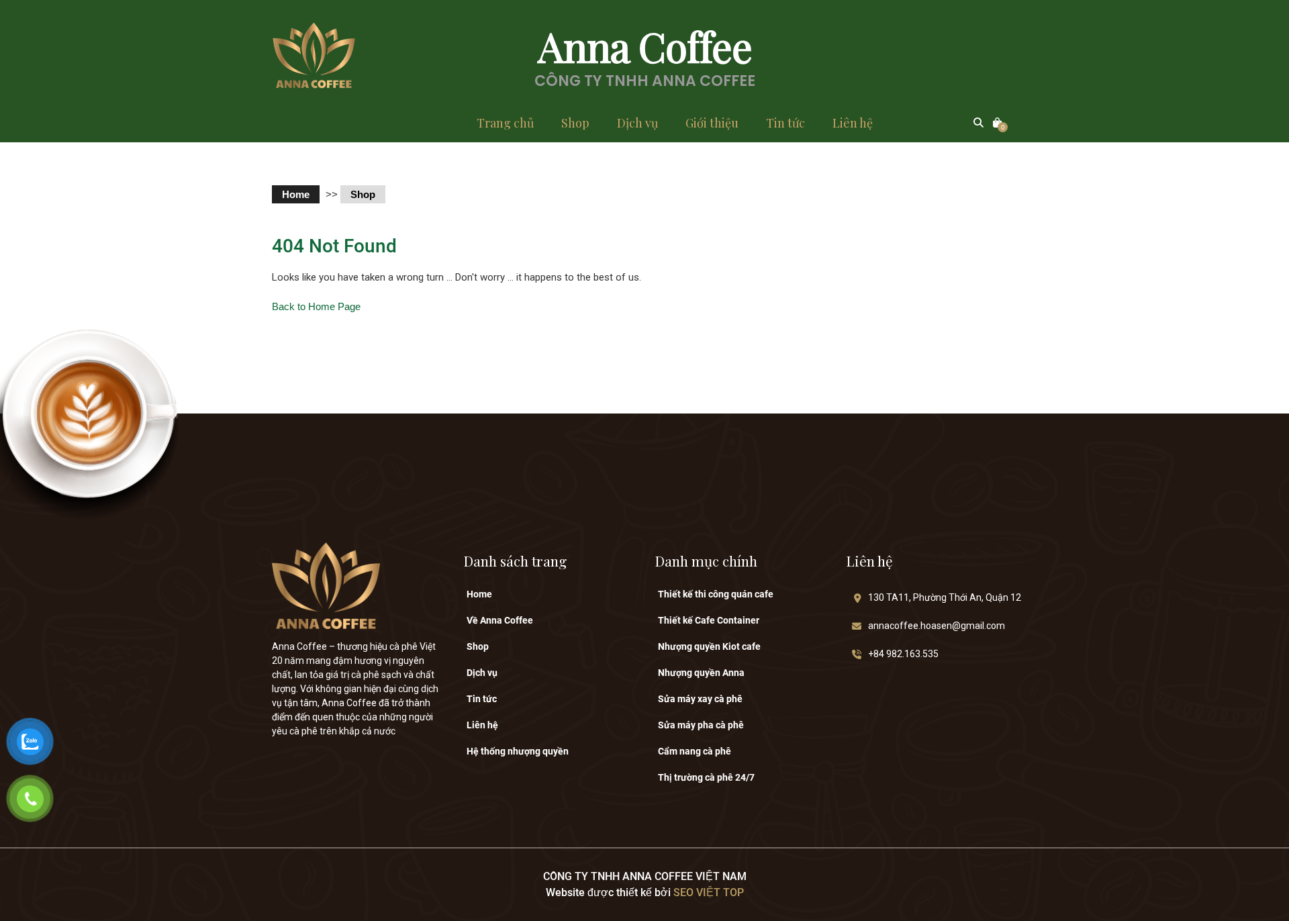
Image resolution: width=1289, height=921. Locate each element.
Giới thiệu (711, 123)
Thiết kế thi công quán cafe (715, 594)
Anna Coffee (645, 45)
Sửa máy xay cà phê (700, 698)
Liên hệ (852, 123)
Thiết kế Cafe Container (708, 620)
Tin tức (785, 123)
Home (295, 194)
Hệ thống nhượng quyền (518, 751)
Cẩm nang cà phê (694, 751)
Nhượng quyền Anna (701, 672)
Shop (575, 123)
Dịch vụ (637, 123)
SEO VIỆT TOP (707, 892)
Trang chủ (505, 123)
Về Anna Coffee (500, 620)
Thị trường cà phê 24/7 (706, 777)
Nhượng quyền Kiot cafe (709, 646)
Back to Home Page (316, 306)
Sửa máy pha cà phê (701, 725)
